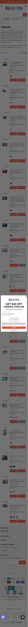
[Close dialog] (26, 296)
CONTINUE (14, 327)
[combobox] (3, 316)
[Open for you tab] (23, 617)
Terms (4, 325)
